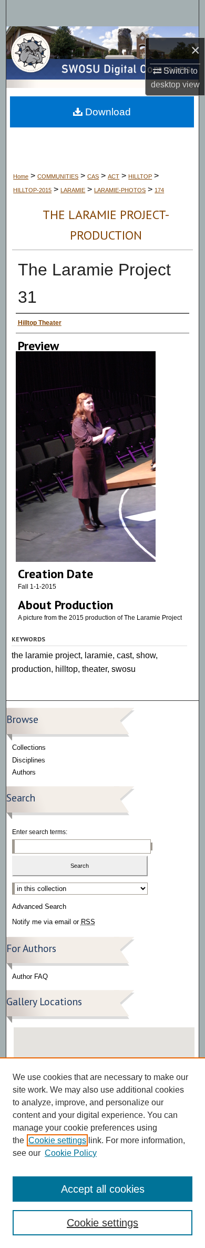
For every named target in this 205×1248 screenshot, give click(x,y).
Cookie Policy (71, 1152)
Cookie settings (57, 1140)
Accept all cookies (103, 1189)
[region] (102, 1152)
